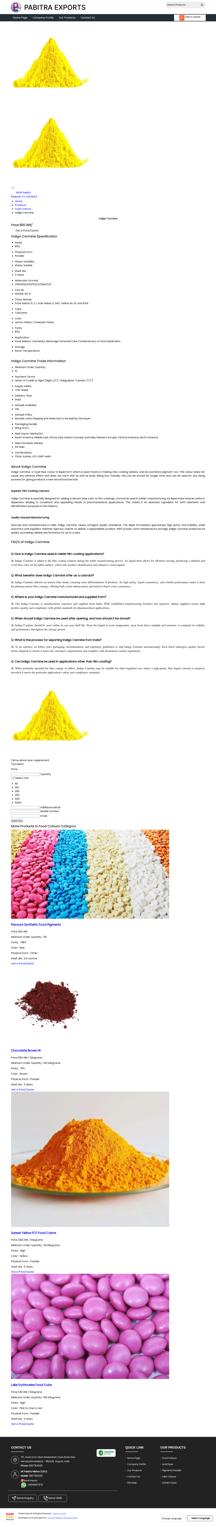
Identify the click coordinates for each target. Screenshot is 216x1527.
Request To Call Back (24, 196)
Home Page (20, 17)
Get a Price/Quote (26, 230)
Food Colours (23, 209)
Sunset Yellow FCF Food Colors (33, 1233)
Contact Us (88, 17)
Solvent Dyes (169, 1482)
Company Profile (43, 17)
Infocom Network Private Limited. (62, 1517)
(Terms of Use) (59, 1513)
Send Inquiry (23, 192)
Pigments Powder (171, 1470)
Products (20, 205)
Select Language (200, 1518)
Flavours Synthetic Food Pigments (36, 924)
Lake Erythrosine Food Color (31, 1385)
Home (18, 201)
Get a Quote (193, 17)
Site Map (132, 1482)
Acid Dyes (167, 1464)
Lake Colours (169, 1476)
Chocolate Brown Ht (26, 1050)
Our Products (67, 17)
